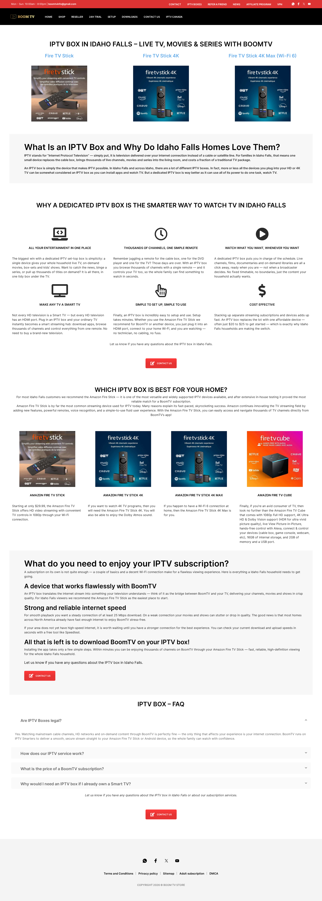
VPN (279, 4)
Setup (112, 16)
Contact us (164, 363)
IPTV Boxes (194, 4)
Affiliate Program (258, 4)
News (236, 4)
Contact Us (152, 16)
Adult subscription (191, 873)
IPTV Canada (174, 16)
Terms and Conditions (118, 873)
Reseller (77, 16)
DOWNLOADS (130, 16)
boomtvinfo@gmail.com (62, 3)
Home (48, 16)
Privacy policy (148, 873)
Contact (175, 4)
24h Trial (95, 16)
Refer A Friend (217, 4)
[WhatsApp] (293, 3)
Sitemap (168, 873)
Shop (62, 16)
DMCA (213, 873)
